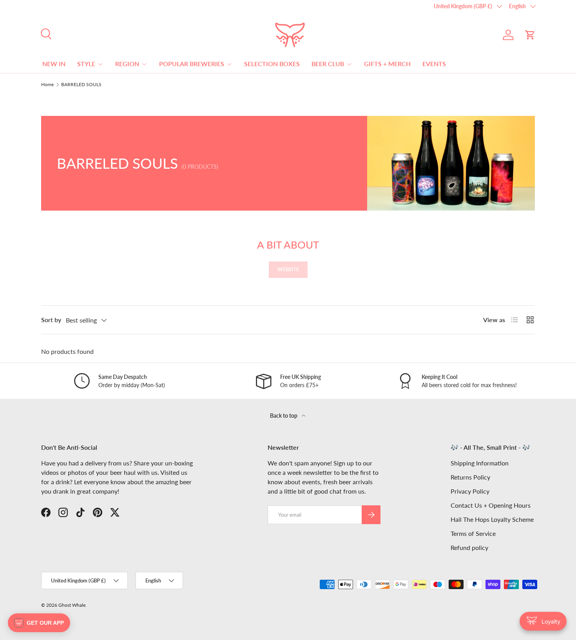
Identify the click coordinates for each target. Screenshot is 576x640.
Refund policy (469, 547)
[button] (530, 34)
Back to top (284, 415)
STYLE (86, 63)
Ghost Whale (71, 605)
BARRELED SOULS (81, 84)
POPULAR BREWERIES (191, 63)
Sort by (51, 319)
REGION (127, 63)
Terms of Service (473, 533)
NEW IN (53, 63)
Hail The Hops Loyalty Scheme (492, 519)
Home (47, 84)
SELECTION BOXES (272, 63)
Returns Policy (470, 477)
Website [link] (288, 269)
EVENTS (434, 63)
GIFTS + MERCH (387, 63)
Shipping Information (480, 463)
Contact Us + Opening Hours (491, 505)
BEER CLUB (328, 63)
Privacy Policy (470, 491)
